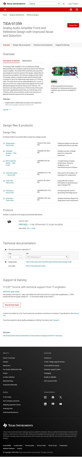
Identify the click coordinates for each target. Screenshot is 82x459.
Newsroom (6, 365)
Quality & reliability (50, 377)
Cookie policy (18, 445)
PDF (28, 228)
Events (5, 373)
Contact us (47, 358)
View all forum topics (12, 305)
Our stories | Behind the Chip (12, 369)
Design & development (17, 15)
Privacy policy (29, 445)
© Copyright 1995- (11, 452)
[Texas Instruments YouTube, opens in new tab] (60, 405)
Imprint (19, 448)
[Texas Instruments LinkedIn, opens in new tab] (45, 405)
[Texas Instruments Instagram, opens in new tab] (45, 398)
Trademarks (63, 445)
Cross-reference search (51, 365)
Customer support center (52, 369)
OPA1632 (23, 224)
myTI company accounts (11, 401)
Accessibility (7, 445)
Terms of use (52, 445)
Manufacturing (8, 381)
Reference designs (33, 15)
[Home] (14, 3)
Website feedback (9, 448)
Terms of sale (41, 445)
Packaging (47, 373)
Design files (73, 25)
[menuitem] (71, 9)
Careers (5, 362)
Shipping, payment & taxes (11, 405)
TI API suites (7, 397)
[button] (5, 9)
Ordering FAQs (8, 408)
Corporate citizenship (10, 385)
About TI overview (9, 358)
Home (5, 15)
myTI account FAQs (50, 381)
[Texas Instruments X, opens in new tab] (60, 398)
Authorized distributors (10, 412)
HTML (33, 228)
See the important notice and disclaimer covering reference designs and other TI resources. (33, 335)
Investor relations (9, 377)
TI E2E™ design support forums (54, 362)
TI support (55, 320)
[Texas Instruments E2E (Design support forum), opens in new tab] (53, 405)
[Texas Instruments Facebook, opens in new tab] (53, 398)
